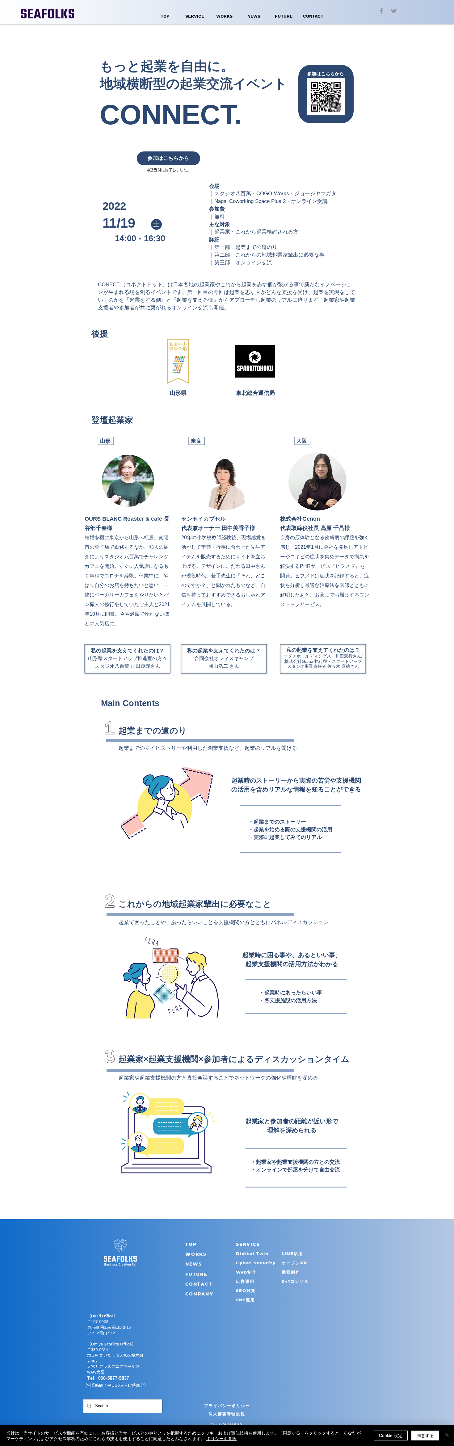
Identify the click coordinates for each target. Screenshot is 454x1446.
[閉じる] (446, 1435)
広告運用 (245, 1281)
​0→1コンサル (295, 1281)
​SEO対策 (246, 1290)
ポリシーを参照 (221, 1438)
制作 (252, 1272)
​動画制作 (291, 1272)
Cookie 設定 (390, 1435)
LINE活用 (292, 1253)
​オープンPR (295, 1262)
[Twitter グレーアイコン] (394, 11)
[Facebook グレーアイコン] (381, 11)
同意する (425, 1435)
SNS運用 (245, 1299)
